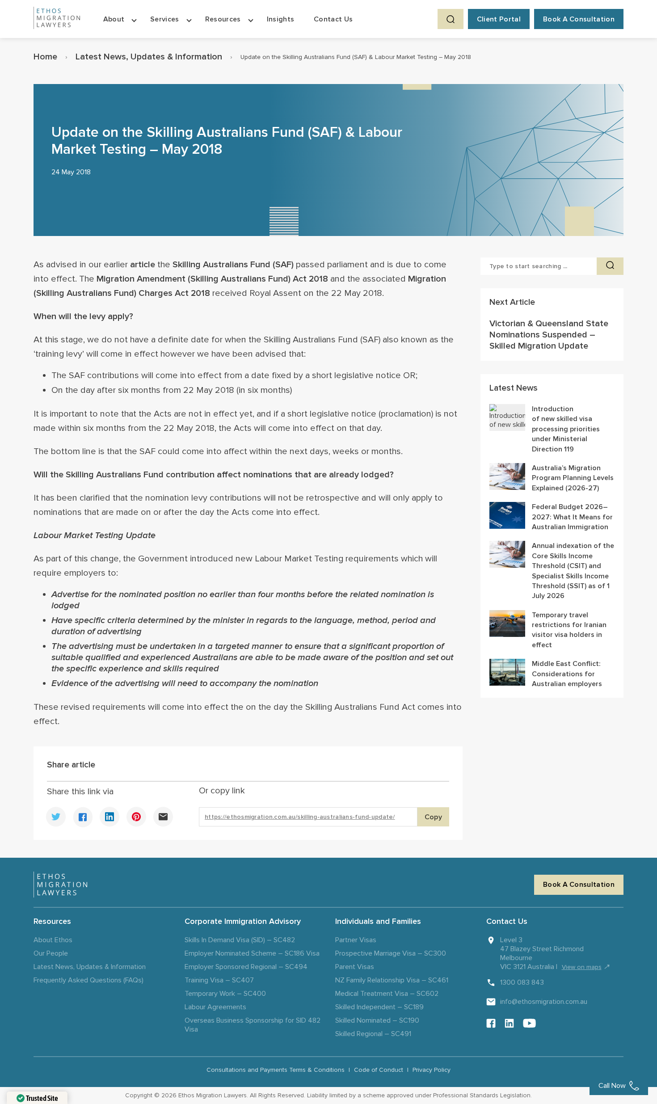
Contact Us (333, 19)
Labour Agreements (215, 1007)
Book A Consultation (579, 19)
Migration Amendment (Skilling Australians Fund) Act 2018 (212, 279)
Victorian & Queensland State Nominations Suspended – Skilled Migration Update (548, 334)
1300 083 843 (522, 982)
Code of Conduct (378, 1070)
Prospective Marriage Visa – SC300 (390, 953)
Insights (281, 19)
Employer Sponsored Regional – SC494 (246, 966)
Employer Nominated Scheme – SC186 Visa (252, 953)
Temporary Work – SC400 (225, 993)
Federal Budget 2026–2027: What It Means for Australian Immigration (572, 516)
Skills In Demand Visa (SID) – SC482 (240, 939)
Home (45, 56)
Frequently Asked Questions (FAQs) (88, 980)
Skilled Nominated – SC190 (377, 1020)
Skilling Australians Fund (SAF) (233, 264)
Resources (223, 19)
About (114, 19)
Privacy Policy (432, 1070)
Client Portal (499, 19)
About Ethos (53, 939)
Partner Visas (355, 939)
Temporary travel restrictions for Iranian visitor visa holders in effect (569, 630)
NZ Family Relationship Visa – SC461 (391, 980)
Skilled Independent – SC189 (379, 1007)
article (142, 264)
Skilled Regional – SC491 (373, 1033)
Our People (51, 953)
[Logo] (60, 884)
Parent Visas (354, 966)
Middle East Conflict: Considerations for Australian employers (567, 673)
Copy (433, 817)
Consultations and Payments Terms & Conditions (275, 1070)
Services (164, 19)
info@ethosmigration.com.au (543, 1001)
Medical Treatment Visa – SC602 (386, 993)
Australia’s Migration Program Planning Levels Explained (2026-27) (573, 478)
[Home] (57, 19)
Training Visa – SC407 (219, 980)
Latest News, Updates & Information (149, 56)
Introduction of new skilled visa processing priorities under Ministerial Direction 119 (566, 429)
